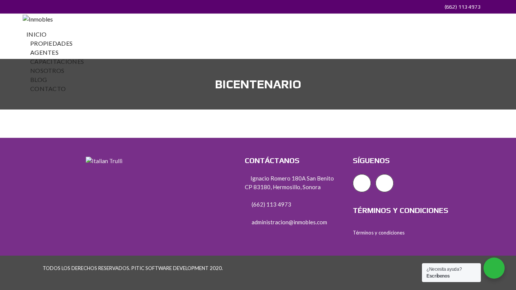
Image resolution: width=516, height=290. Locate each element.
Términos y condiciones (379, 233)
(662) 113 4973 (461, 7)
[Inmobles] (38, 18)
